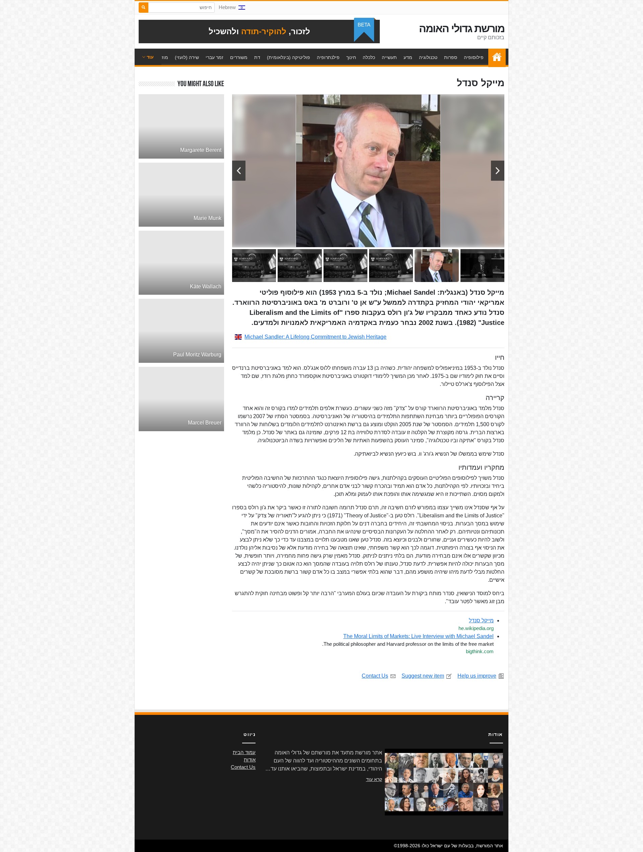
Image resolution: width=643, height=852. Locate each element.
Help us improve (476, 676)
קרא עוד (374, 779)
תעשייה (389, 57)
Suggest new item (423, 676)
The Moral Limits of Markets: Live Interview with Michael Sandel (418, 636)
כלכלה (369, 57)
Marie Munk (207, 218)
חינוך (351, 57)
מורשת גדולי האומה (461, 28)
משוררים (238, 57)
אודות (250, 759)
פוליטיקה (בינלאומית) (288, 57)
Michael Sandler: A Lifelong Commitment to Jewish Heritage (315, 337)
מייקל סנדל (481, 620)
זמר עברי (214, 57)
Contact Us (375, 676)
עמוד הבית (495, 57)
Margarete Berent (200, 150)
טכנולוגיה (428, 57)
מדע (408, 57)
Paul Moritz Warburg (197, 354)
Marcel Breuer (204, 422)
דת (257, 57)
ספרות (450, 57)
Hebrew (227, 7)
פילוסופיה (474, 57)
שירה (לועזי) (187, 57)
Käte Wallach (205, 286)
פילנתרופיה (328, 57)
